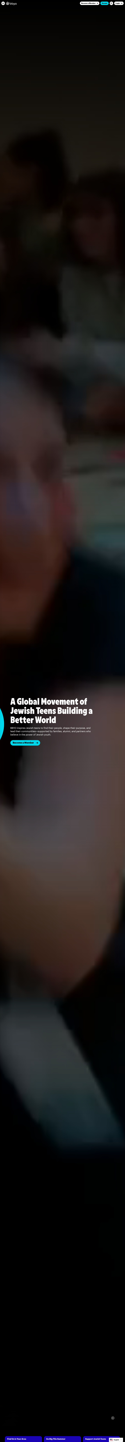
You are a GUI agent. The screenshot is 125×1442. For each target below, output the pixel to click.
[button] (3, 3)
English (116, 1440)
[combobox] (116, 1440)
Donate (104, 3)
